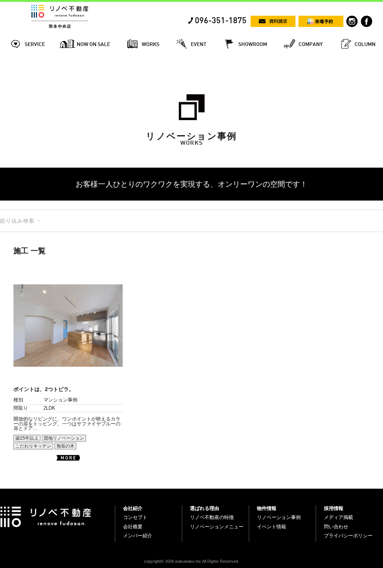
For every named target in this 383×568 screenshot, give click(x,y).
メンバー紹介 (137, 535)
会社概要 (133, 526)
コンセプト (135, 517)
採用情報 (333, 508)
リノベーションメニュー (216, 526)
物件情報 (266, 508)
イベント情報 (271, 526)
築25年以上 (27, 438)
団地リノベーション (64, 438)
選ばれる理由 (204, 508)
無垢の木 (65, 446)
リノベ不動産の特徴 (212, 517)
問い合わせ (336, 526)
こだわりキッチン (33, 446)
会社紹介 (133, 508)
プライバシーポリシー (348, 535)
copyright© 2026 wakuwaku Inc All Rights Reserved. (191, 561)
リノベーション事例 (279, 517)
